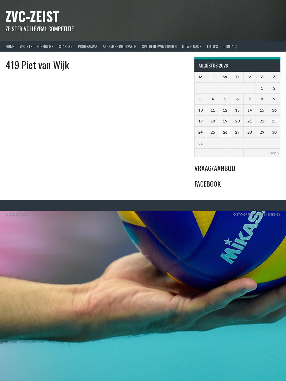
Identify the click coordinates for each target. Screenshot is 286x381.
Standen (65, 46)
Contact (230, 46)
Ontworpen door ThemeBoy (256, 214)
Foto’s (212, 46)
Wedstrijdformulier (36, 46)
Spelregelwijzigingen (159, 46)
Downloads (191, 46)
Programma (87, 46)
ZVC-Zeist (32, 16)
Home (10, 46)
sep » (274, 152)
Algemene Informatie (119, 46)
